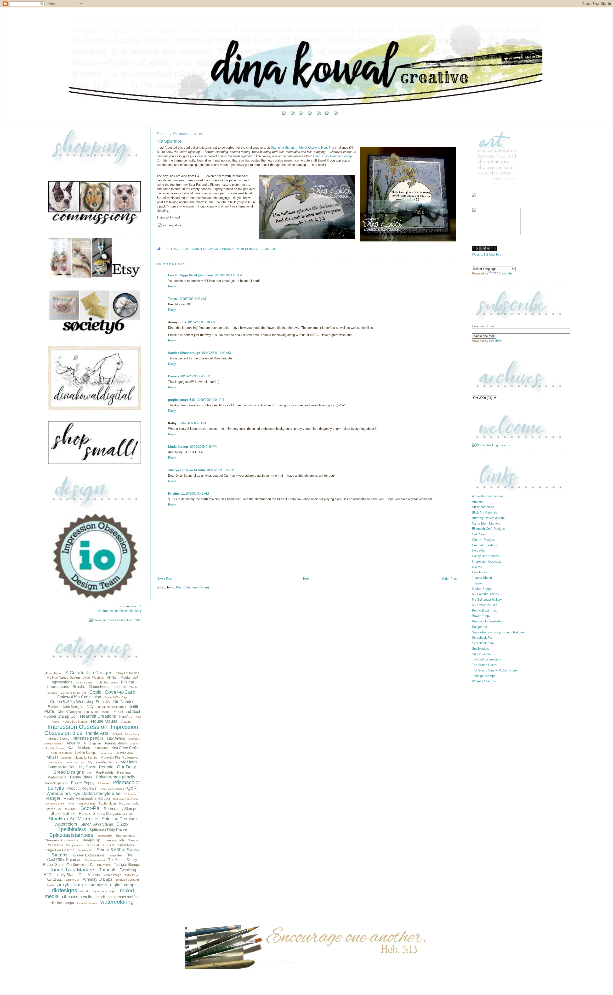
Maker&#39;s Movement (119, 757)
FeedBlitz (495, 341)
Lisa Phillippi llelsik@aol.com (190, 275)
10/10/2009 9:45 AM (195, 493)
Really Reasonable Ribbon (87, 798)
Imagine (126, 721)
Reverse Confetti (54, 803)
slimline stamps (62, 903)
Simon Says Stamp (96, 824)
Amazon (477, 501)
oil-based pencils (77, 896)
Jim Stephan (92, 743)
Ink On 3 (117, 733)
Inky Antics (116, 738)
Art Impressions (483, 507)
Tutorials (107, 869)
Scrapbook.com (483, 643)
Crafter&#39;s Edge (115, 697)
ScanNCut (71, 809)
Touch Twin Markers (73, 869)
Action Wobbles (93, 677)
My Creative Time (75, 762)
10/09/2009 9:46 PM (203, 446)
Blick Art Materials (484, 512)
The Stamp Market (95, 860)
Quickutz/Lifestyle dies (97, 793)
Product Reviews (81, 788)
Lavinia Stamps (85, 753)
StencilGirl (92, 845)
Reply (172, 286)
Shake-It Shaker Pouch (70, 813)
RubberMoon (107, 803)
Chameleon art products (107, 687)
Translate (505, 273)
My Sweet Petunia (96, 767)
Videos (94, 874)
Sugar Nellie (126, 845)
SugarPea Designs (60, 850)
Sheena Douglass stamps (113, 813)
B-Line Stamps (84, 682)
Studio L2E (108, 845)
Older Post (449, 579)
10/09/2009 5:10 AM (201, 322)
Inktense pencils (88, 738)
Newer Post (165, 579)
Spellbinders (71, 829)
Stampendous (125, 836)
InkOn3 (477, 567)
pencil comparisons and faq (117, 897)
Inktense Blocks (57, 738)
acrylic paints (72, 884)
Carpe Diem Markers (486, 523)
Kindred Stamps (61, 753)
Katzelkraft (101, 748)
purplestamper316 (181, 400)
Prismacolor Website (486, 621)
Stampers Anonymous (61, 840)
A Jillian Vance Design (63, 677)
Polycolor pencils (56, 783)
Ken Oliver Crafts (125, 748)
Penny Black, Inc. (484, 610)
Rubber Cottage (86, 803)
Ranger (53, 798)
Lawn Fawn (106, 753)
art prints (99, 885)
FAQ (89, 707)
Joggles (134, 743)
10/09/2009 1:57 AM (228, 275)
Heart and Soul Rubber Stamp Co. (191, 248)
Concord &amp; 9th (73, 692)
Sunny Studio (481, 654)
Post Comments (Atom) (192, 587)
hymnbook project (105, 891)
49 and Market (53, 673)
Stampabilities (105, 835)
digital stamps (123, 885)
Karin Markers (79, 748)
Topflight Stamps (127, 864)
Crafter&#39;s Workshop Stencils (80, 701)
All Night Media (118, 677)
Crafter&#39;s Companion (79, 697)
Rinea (71, 803)
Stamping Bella (114, 840)
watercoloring (117, 902)
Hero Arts (125, 716)
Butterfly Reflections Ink (488, 518)
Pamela (173, 376)
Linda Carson (178, 446)
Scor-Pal (90, 808)
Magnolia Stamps (85, 757)
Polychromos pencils (115, 777)
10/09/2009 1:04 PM (210, 400)
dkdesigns (64, 890)
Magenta (66, 757)
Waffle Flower (132, 875)
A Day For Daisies (127, 673)
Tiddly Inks (104, 864)
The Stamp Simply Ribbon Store (494, 670)
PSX (89, 772)
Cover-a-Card (120, 692)
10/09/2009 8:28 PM (192, 423)
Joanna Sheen (115, 743)
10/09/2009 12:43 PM (195, 376)
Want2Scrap (54, 879)
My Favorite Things (102, 762)
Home (307, 579)
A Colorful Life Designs (89, 672)
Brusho (79, 686)
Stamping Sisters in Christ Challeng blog (299, 147)
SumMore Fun (85, 850)
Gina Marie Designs (97, 712)
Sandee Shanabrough (184, 353)
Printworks (103, 783)
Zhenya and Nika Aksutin (186, 470)
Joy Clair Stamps (55, 748)
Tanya (172, 299)
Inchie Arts (97, 733)
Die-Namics (123, 701)
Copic (95, 692)
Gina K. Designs (483, 540)
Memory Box (55, 762)
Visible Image (112, 875)
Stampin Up (91, 840)
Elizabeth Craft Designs (65, 707)
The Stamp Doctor (484, 665)
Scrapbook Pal (482, 637)
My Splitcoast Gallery (487, 599)
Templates (115, 855)
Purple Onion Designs (112, 789)
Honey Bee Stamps (75, 721)
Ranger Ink (479, 627)
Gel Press (479, 534)
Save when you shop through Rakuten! (499, 632)
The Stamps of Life (80, 864)
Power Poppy (83, 783)
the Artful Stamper (87, 903)
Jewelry (73, 743)
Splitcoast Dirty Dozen (108, 830)
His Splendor (169, 141)
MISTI (52, 757)
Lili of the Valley (124, 752)
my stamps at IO (129, 606)
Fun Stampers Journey (111, 707)
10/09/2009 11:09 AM (216, 353)
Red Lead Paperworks (125, 799)
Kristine (174, 493)
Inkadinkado (132, 734)
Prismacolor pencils (240, 248)
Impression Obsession (77, 726)
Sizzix (122, 824)
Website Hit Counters (486, 254)
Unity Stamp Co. (71, 875)
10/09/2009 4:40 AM (192, 299)
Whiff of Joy (72, 879)
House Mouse (104, 721)
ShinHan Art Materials (73, 818)
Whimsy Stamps (97, 879)
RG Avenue (130, 794)
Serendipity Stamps (120, 809)
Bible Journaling (107, 682)
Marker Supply (482, 589)
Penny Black (81, 777)
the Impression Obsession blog (119, 611)
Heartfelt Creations (98, 716)
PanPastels (105, 772)
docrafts (85, 891)
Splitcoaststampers (71, 835)
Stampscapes (74, 845)
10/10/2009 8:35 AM (220, 470)
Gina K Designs (69, 712)
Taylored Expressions (88, 855)
